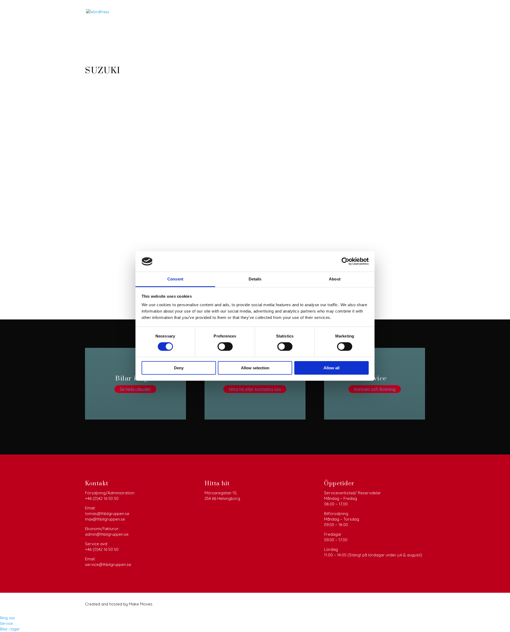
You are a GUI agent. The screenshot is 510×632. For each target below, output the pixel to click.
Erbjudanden (341, 12)
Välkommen (278, 12)
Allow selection (255, 368)
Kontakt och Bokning (375, 389)
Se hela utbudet (135, 389)
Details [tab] (255, 279)
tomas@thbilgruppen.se (107, 513)
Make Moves (140, 604)
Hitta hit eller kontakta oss (255, 389)
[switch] (225, 346)
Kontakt (412, 12)
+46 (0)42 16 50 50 (101, 498)
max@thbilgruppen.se (105, 519)
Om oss (389, 12)
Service (368, 12)
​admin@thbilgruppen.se (107, 534)
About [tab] (335, 279)
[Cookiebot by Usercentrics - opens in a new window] (345, 261)
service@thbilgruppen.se (108, 564)
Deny (179, 368)
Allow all (331, 368)
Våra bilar (306, 12)
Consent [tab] (175, 279)
